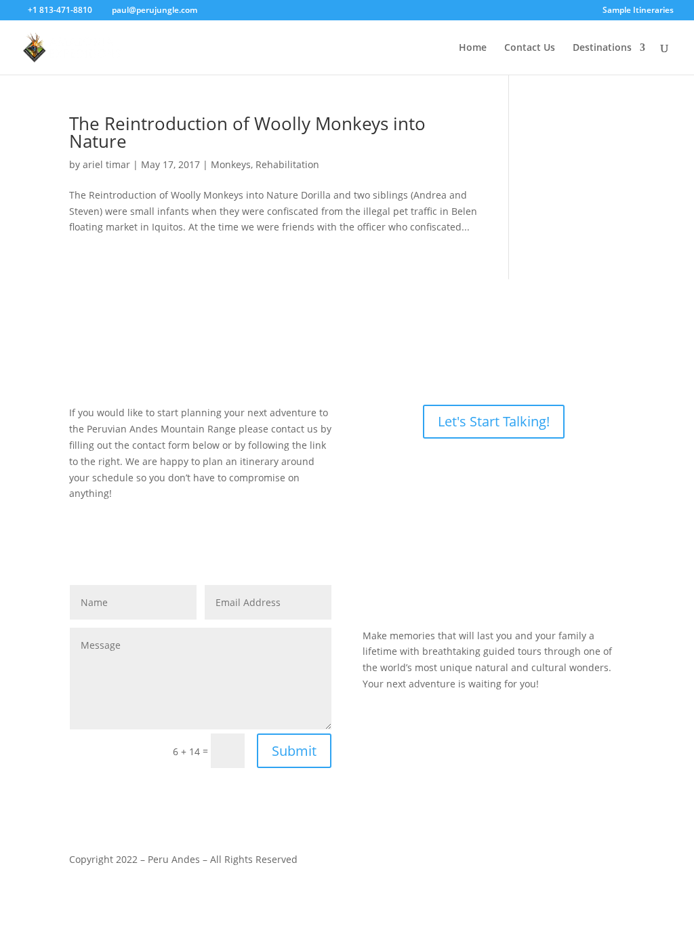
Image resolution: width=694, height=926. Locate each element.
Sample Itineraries (638, 11)
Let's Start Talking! (494, 421)
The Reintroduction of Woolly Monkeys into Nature (247, 132)
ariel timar (106, 164)
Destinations (602, 48)
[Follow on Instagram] (493, 596)
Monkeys (231, 164)
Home (473, 48)
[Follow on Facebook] (466, 596)
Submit (294, 751)
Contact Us (529, 48)
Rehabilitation (287, 164)
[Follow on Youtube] (520, 596)
